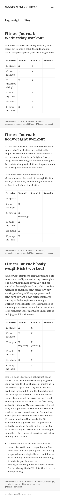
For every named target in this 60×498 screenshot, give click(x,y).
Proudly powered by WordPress (18, 494)
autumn (41, 121)
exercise (18, 124)
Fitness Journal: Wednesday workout (24, 35)
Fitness (31, 121)
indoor (15, 484)
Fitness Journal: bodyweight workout (25, 137)
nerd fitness (24, 484)
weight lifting (28, 124)
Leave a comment (45, 124)
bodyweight (10, 124)
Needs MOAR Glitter (21, 7)
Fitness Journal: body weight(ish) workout (25, 266)
